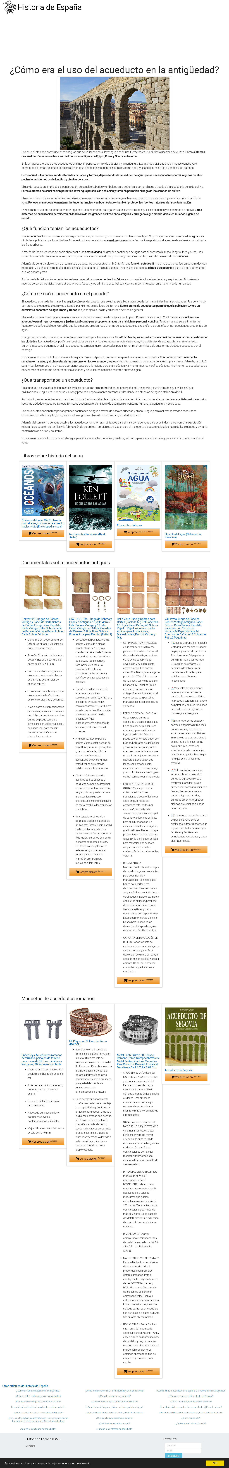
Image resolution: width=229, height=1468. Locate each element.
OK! (215, 1463)
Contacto (31, 1445)
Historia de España (50, 7)
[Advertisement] (114, 38)
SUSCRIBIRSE (173, 1456)
